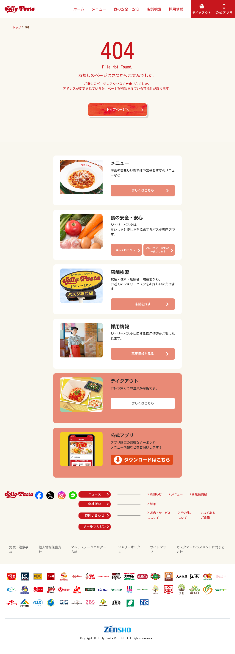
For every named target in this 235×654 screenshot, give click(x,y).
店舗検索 (154, 9)
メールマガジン (94, 526)
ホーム (78, 9)
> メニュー (175, 494)
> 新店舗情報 (198, 494)
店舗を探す (143, 304)
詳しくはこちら (142, 190)
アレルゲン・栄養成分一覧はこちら (158, 250)
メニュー (99, 9)
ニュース (94, 494)
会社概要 (94, 504)
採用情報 (176, 9)
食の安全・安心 (126, 9)
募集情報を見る (142, 353)
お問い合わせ (94, 515)
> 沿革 (151, 504)
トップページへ (117, 109)
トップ (17, 27)
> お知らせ (154, 494)
